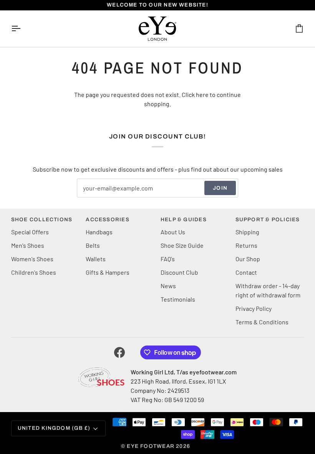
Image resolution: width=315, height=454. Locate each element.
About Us (173, 231)
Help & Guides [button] (184, 219)
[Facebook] (119, 352)
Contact (246, 272)
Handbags (99, 231)
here (202, 94)
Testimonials (178, 299)
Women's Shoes (32, 258)
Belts (93, 245)
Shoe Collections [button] (41, 219)
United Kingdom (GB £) (54, 428)
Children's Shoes (33, 272)
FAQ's (168, 258)
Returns (246, 245)
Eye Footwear (150, 446)
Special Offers (30, 231)
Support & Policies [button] (267, 219)
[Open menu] (22, 28)
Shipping (247, 231)
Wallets (96, 258)
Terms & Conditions (261, 321)
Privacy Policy (253, 308)
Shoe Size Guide (182, 245)
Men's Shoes (27, 245)
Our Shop (247, 258)
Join (220, 188)
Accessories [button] (107, 219)
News (168, 285)
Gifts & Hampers (107, 272)
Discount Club (179, 272)
